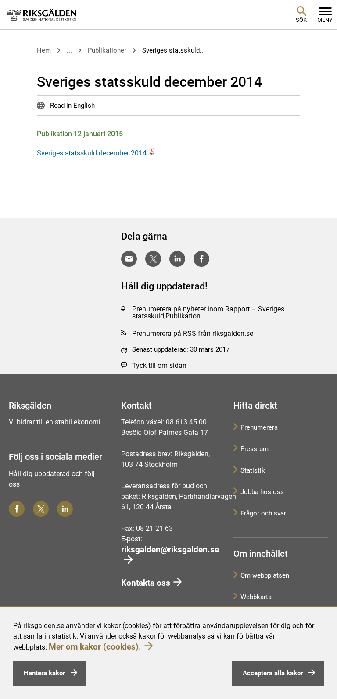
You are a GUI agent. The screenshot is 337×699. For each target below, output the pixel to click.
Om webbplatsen (264, 575)
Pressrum (254, 449)
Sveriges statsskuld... (173, 50)
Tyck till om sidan (159, 365)
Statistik (252, 470)
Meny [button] (325, 20)
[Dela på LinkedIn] (177, 259)
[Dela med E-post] (129, 259)
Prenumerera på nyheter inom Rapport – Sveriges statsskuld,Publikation (208, 312)
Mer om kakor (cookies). (95, 647)
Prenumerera (259, 427)
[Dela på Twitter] (153, 259)
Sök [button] (301, 20)
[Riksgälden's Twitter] (41, 509)
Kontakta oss (145, 583)
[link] (42, 14)
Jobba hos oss (262, 492)
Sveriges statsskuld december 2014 (92, 153)
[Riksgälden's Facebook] (17, 509)
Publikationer (107, 50)
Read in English (71, 105)
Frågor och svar (263, 513)
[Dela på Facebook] (201, 259)
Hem (44, 50)
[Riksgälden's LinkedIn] (65, 509)
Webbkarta (256, 597)
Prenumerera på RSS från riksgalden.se (192, 333)
